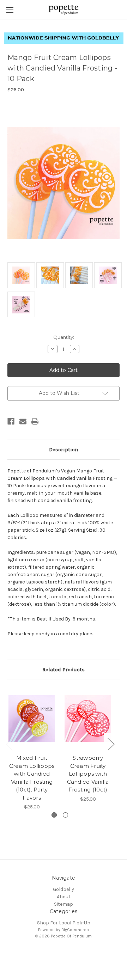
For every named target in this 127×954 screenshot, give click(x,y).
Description (63, 449)
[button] (63, 38)
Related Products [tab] (63, 669)
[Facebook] (10, 421)
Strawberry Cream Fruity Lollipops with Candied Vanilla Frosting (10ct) (88, 773)
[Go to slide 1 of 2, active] (54, 815)
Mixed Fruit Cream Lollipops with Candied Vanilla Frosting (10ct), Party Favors (32, 777)
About (64, 897)
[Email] (22, 421)
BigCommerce (75, 929)
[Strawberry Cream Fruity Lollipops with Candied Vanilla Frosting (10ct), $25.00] (88, 718)
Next (111, 744)
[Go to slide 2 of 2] (65, 815)
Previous (9, 744)
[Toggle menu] (9, 9)
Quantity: (63, 337)
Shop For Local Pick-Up (63, 923)
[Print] (34, 421)
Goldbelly (63, 889)
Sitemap (63, 904)
